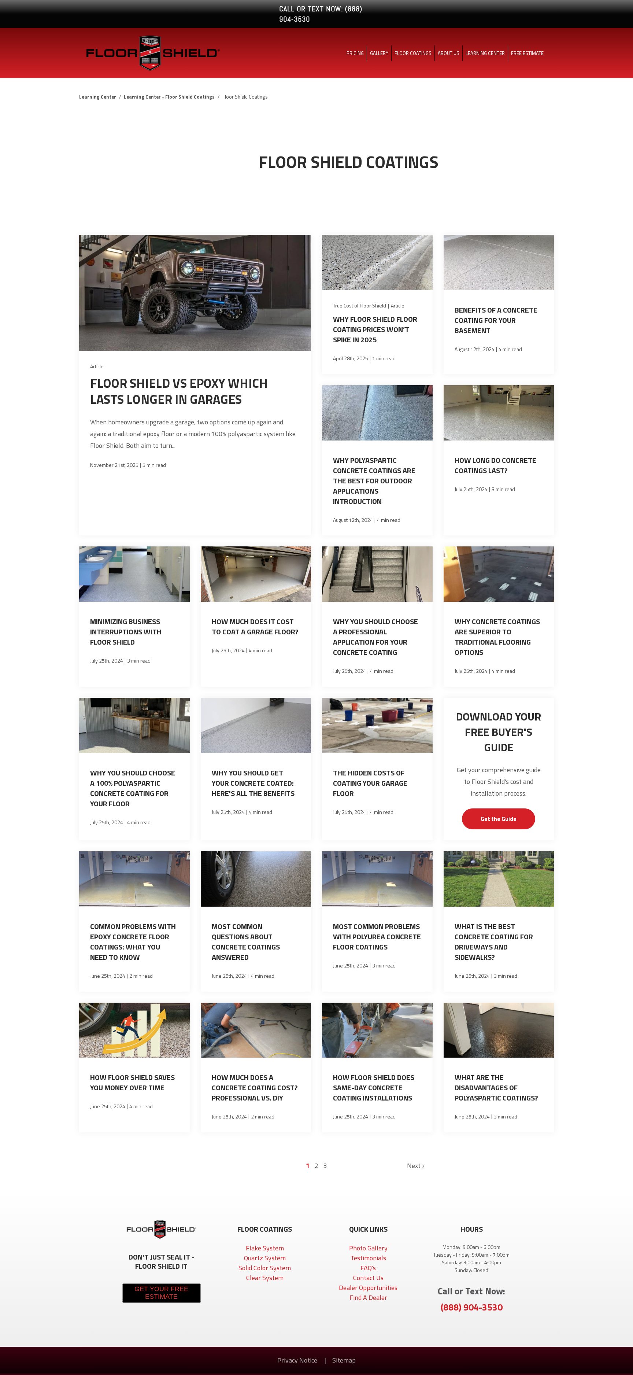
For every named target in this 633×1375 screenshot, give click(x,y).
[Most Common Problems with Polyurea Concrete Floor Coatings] (377, 921)
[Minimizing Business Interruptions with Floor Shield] (134, 616)
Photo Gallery (368, 1248)
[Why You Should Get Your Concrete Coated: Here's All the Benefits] (256, 769)
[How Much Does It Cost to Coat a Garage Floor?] (256, 616)
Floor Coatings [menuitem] (413, 53)
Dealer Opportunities (368, 1288)
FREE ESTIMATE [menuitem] (527, 53)
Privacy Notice (298, 1360)
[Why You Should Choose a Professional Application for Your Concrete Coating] (377, 616)
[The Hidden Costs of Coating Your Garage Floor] (377, 769)
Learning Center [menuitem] (485, 53)
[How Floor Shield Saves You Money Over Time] (134, 1067)
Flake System (265, 1248)
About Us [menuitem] (448, 53)
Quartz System (265, 1258)
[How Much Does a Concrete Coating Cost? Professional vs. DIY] (256, 1067)
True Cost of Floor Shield (359, 305)
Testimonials (368, 1258)
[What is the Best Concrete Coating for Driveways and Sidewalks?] (499, 921)
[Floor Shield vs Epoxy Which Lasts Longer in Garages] (195, 385)
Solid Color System (264, 1268)
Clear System (265, 1278)
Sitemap (344, 1360)
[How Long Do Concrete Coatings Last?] (499, 460)
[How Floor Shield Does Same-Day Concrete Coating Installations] (377, 1067)
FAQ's (368, 1268)
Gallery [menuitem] (379, 53)
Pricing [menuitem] (355, 53)
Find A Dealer (368, 1297)
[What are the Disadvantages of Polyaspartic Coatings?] (499, 1067)
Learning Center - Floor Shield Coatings (169, 96)
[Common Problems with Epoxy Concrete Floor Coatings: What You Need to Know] (134, 921)
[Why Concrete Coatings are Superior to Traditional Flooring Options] (499, 616)
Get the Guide (499, 819)
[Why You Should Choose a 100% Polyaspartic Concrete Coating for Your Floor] (134, 769)
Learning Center (97, 96)
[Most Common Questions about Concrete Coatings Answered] (256, 921)
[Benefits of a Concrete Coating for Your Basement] (499, 304)
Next (414, 1166)
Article (97, 366)
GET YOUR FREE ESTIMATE (161, 1292)
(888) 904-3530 (472, 1307)
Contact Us (368, 1278)
